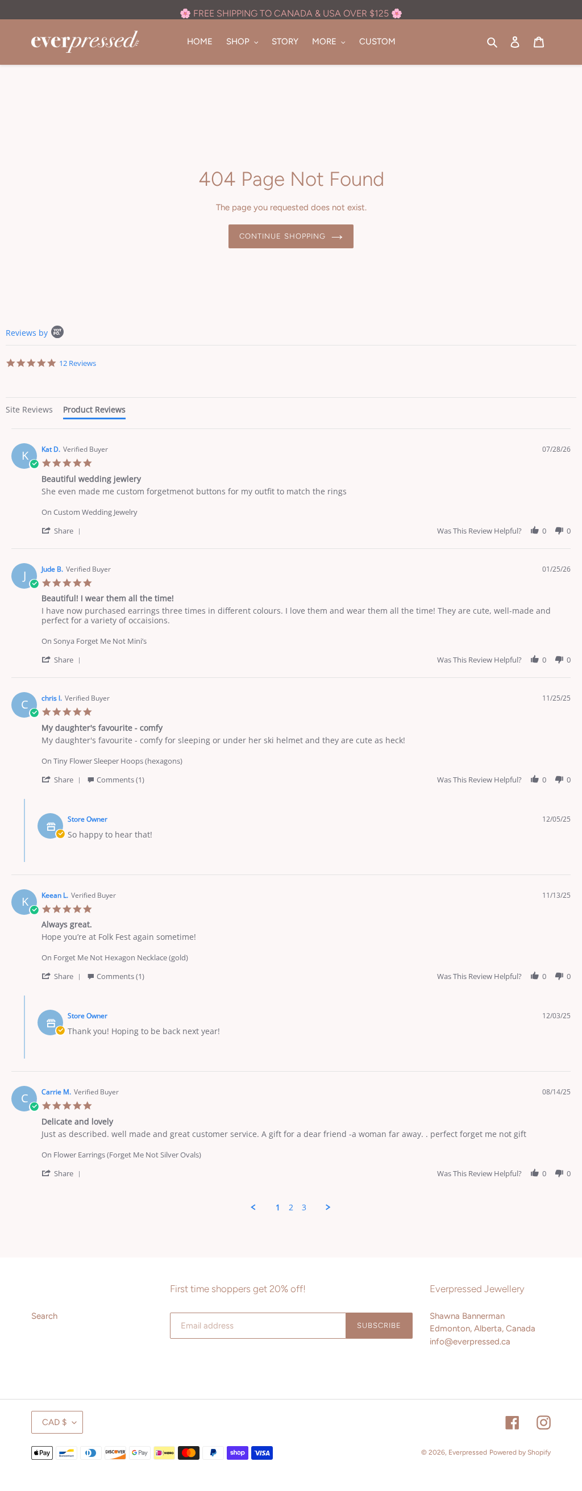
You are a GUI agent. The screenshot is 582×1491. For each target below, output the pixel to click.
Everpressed (467, 1452)
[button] (63, 530)
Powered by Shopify (520, 1452)
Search (44, 1316)
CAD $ (54, 1422)
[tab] (29, 411)
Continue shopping (282, 236)
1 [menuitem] (278, 1207)
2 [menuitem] (291, 1207)
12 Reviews (77, 363)
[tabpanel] (291, 820)
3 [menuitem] (304, 1207)
